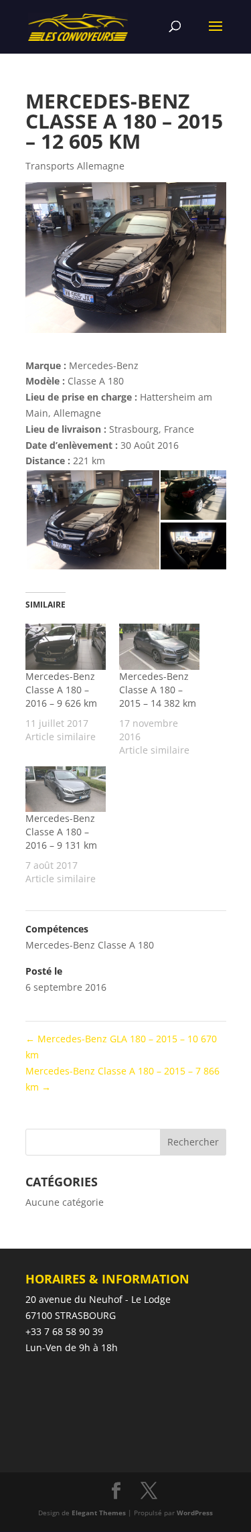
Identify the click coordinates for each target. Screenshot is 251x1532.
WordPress (195, 1512)
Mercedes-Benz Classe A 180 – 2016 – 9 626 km (61, 689)
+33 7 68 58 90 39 (64, 1331)
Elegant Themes (99, 1512)
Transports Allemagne (74, 165)
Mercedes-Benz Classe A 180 (89, 944)
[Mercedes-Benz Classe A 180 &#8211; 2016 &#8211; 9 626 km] (65, 647)
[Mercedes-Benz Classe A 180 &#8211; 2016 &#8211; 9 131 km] (65, 789)
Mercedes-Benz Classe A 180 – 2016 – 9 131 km (61, 831)
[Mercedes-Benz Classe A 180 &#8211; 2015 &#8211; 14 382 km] (159, 647)
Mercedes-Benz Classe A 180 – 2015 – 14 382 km (157, 689)
